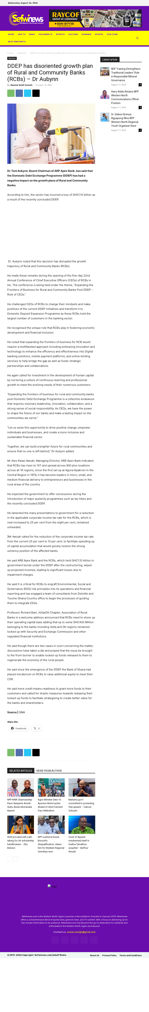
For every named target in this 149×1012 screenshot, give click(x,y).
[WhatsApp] (134, 3)
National (22, 53)
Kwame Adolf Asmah (22, 85)
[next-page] (15, 859)
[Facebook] (120, 3)
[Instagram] (124, 3)
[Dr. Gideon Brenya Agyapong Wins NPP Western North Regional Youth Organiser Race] (104, 117)
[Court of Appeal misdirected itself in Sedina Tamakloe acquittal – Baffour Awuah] (82, 825)
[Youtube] (139, 3)
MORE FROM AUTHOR (49, 770)
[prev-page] (9, 859)
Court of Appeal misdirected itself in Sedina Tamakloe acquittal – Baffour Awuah (79, 844)
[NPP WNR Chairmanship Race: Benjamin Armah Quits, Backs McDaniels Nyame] (20, 787)
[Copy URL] (36, 93)
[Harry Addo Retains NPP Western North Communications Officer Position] (104, 94)
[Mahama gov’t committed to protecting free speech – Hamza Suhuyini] (82, 787)
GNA (22, 712)
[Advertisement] (51, 232)
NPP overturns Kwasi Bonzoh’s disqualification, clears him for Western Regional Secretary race (51, 844)
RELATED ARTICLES (20, 770)
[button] (137, 38)
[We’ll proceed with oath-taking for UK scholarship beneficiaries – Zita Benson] (20, 825)
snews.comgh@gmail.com (81, 932)
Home (10, 53)
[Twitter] (129, 3)
